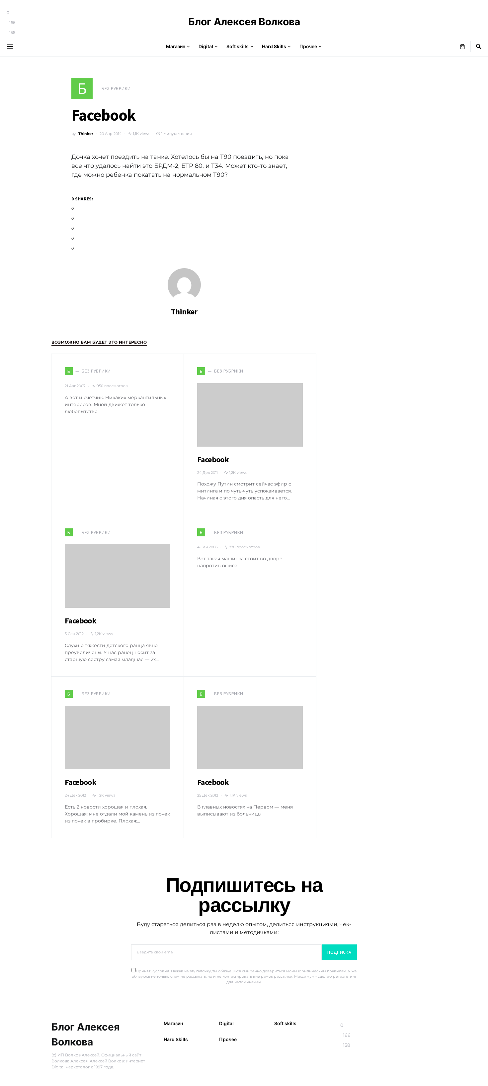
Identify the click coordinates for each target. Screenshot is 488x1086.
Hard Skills (176, 1039)
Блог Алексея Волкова (244, 22)
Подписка (339, 952)
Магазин (173, 1023)
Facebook (213, 459)
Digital (226, 1023)
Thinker (85, 133)
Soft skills (285, 1023)
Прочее (228, 1039)
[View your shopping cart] (462, 46)
